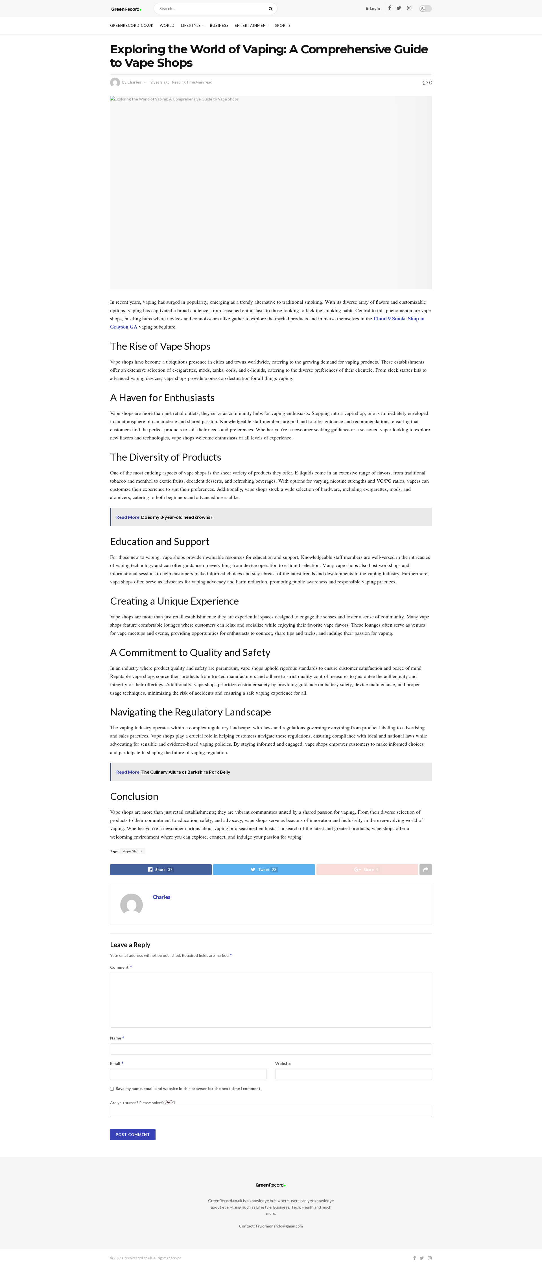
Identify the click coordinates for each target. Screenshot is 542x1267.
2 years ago (160, 82)
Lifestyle (191, 25)
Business (219, 25)
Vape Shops (133, 851)
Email (117, 1063)
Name (117, 1038)
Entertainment (252, 25)
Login (374, 8)
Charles (134, 82)
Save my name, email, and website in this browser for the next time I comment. (188, 1088)
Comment (121, 967)
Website (283, 1063)
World (167, 25)
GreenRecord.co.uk (132, 25)
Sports (283, 25)
